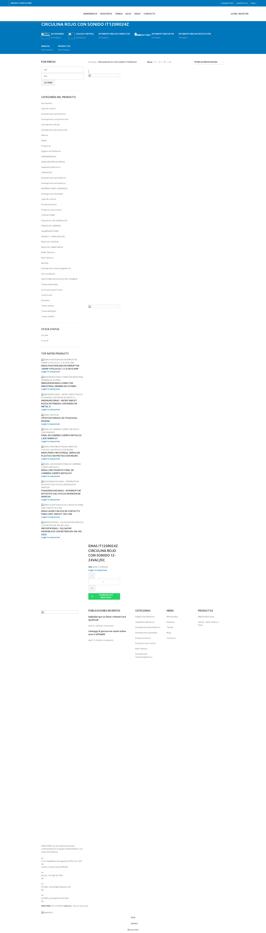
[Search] (251, 14)
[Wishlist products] (256, 14)
